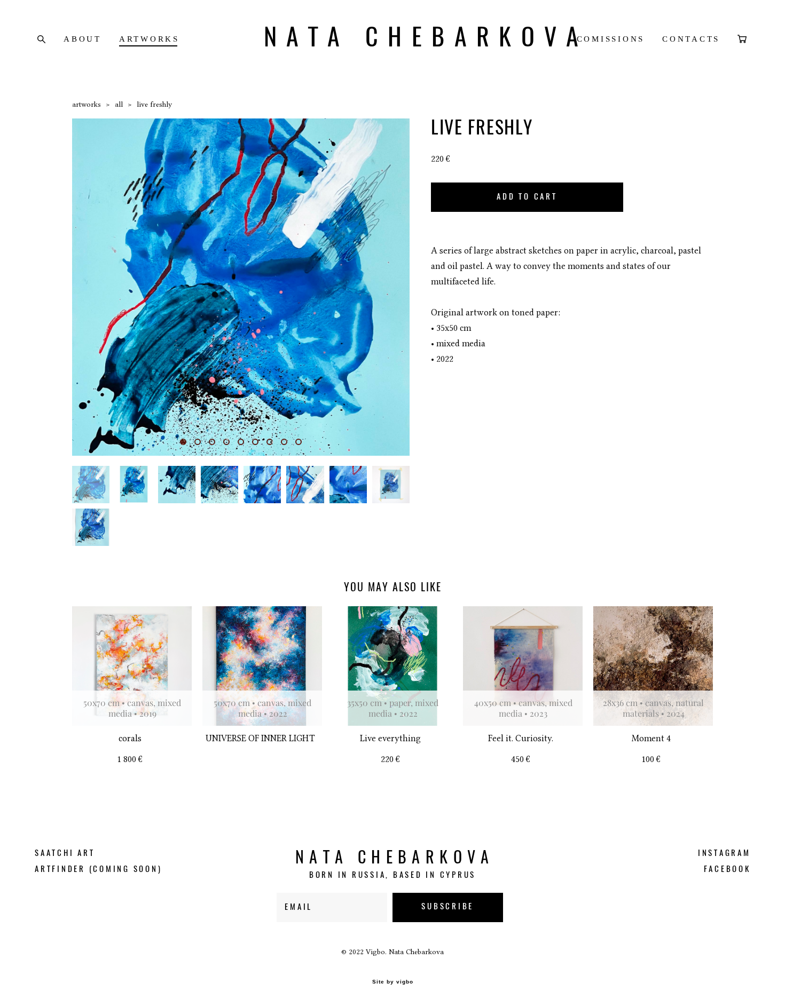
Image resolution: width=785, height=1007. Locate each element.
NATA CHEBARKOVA (392, 39)
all (119, 104)
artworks (86, 104)
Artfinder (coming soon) (98, 870)
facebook (727, 870)
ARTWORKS (149, 39)
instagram (724, 854)
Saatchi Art (65, 854)
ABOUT (82, 39)
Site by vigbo (392, 982)
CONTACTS (691, 39)
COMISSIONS (611, 39)
